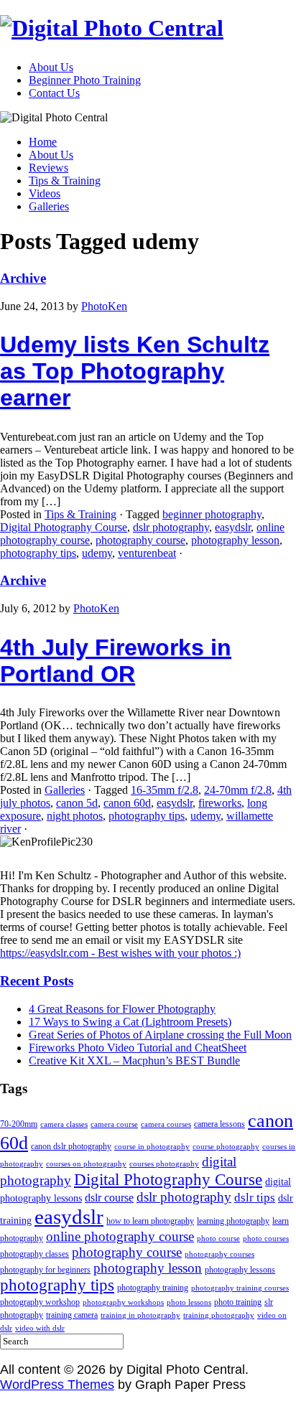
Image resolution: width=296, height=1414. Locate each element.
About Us (51, 67)
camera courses (166, 1124)
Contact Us (54, 93)
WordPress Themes (57, 1384)
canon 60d (127, 803)
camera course (114, 1124)
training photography (218, 1315)
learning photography (233, 1221)
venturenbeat (147, 553)
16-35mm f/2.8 (164, 790)
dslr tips (254, 1197)
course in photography (152, 1147)
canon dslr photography (71, 1146)
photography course (140, 540)
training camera (72, 1315)
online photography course (120, 1236)
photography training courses (240, 1288)
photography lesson (235, 540)
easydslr (233, 527)
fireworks (219, 803)
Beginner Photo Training (85, 80)
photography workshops (123, 1302)
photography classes (34, 1254)
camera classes (64, 1124)
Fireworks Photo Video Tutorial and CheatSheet (137, 1047)
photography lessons (240, 1270)
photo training (238, 1302)
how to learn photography (150, 1221)
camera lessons (219, 1124)
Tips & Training (65, 180)
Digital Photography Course (63, 527)
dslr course (109, 1197)
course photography (226, 1147)
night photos (75, 816)
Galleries (49, 206)
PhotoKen (104, 306)
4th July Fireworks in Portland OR (115, 661)
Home (43, 142)
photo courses (266, 1238)
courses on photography (86, 1164)
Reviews (48, 167)
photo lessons (189, 1302)
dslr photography (171, 527)
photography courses (219, 1254)
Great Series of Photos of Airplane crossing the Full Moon (160, 1035)
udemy (97, 553)
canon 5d (77, 803)
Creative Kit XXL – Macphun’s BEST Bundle (134, 1060)
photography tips (38, 553)
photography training (152, 1288)
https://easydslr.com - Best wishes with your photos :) (120, 953)
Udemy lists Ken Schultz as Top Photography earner (134, 371)
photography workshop (40, 1302)
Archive (23, 278)
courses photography (164, 1164)
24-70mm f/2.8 (238, 790)
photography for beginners (45, 1270)
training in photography (140, 1315)
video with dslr (40, 1328)
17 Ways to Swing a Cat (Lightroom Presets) (130, 1022)
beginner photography (212, 514)
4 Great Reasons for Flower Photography (122, 1009)
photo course (218, 1238)
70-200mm (18, 1124)
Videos (44, 193)
